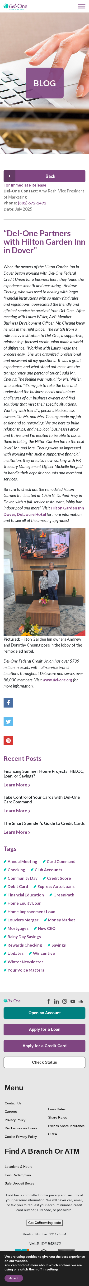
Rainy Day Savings (24, 936)
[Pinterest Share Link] (8, 740)
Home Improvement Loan (31, 911)
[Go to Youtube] (72, 1001)
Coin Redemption (18, 1175)
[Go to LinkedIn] (56, 1001)
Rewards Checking (25, 945)
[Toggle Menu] (81, 6)
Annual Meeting (22, 861)
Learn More (16, 784)
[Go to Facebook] (48, 1001)
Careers (11, 1111)
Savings (59, 945)
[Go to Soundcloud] (80, 1001)
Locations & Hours (18, 1166)
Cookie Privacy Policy (21, 1137)
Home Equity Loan (25, 903)
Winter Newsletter (25, 961)
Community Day (22, 878)
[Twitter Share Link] (8, 722)
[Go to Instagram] (64, 1001)
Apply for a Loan (44, 1029)
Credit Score (59, 878)
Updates (15, 953)
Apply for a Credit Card (44, 1046)
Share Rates (57, 1117)
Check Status (44, 1062)
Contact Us (13, 1103)
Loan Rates (57, 1109)
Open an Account (44, 1013)
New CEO (47, 928)
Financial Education (26, 894)
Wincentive (44, 953)
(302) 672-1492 (32, 202)
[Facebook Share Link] (8, 703)
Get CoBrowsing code (44, 1223)
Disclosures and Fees (21, 1128)
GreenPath (63, 894)
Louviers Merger (23, 919)
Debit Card (18, 886)
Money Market (61, 919)
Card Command (61, 861)
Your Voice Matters (26, 970)
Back (50, 176)
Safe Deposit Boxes (19, 1183)
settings (53, 1269)
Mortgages (18, 928)
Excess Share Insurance (66, 1126)
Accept (13, 1278)
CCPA (52, 1134)
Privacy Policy (15, 1120)
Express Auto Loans (56, 886)
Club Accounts (48, 869)
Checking (16, 869)
